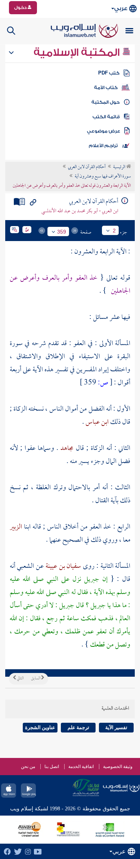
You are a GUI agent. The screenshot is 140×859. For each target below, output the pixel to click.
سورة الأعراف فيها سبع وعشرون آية (103, 177)
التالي (20, 678)
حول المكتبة (105, 102)
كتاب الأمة (106, 87)
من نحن (28, 766)
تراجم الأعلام (103, 145)
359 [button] (61, 232)
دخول (21, 7)
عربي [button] (120, 8)
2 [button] (114, 231)
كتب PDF (108, 73)
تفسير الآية (116, 727)
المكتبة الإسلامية (78, 52)
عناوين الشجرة (40, 727)
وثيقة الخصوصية (118, 766)
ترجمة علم (78, 727)
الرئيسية (119, 167)
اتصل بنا (51, 766)
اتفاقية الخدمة (81, 766)
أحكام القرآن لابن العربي (87, 167)
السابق (36, 678)
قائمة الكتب (106, 116)
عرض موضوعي (103, 131)
